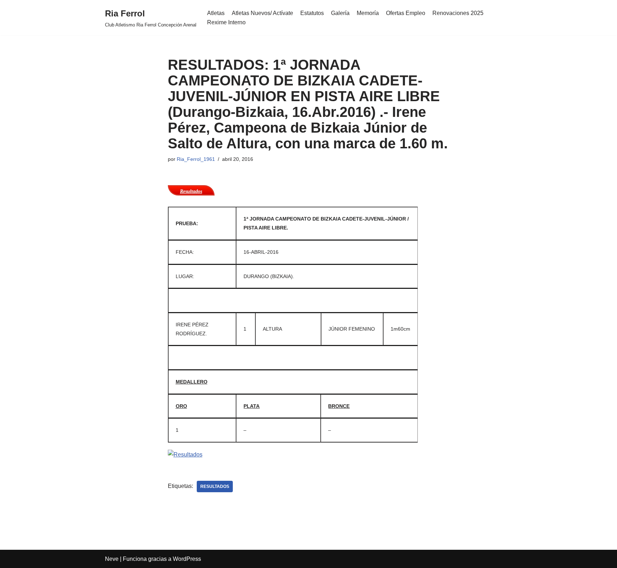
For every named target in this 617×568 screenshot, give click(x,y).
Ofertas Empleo (405, 13)
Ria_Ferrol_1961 (196, 159)
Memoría (368, 13)
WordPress (187, 559)
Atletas (216, 13)
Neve (112, 559)
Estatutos (312, 13)
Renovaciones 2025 (457, 13)
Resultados (214, 486)
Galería (340, 13)
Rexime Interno (226, 22)
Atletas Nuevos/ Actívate (262, 13)
